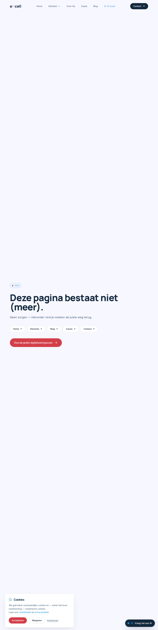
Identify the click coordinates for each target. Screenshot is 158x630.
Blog (95, 6)
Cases (84, 6)
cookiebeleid (24, 612)
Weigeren (37, 620)
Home (39, 6)
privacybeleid (42, 612)
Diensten (52, 6)
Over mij (71, 6)
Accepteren (18, 620)
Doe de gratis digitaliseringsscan (33, 342)
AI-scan (111, 6)
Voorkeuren (52, 620)
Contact (137, 6)
